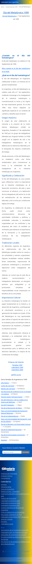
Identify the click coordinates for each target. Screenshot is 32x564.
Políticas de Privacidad (9, 473)
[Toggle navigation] (30, 2)
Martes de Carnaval (8, 389)
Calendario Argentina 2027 (10, 505)
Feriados (4, 522)
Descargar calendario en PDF (11, 515)
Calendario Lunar (7, 524)
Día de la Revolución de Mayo (11, 408)
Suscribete (25, 452)
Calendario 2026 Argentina (16, 559)
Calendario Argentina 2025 (10, 501)
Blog (3, 527)
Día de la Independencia (9, 416)
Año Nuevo (5, 383)
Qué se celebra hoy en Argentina (12, 512)
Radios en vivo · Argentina (10, 491)
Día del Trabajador (7, 405)
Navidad (4, 440)
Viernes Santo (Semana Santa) (11, 397)
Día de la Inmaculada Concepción (13, 435)
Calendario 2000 (17, 370)
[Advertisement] (16, 38)
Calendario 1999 (17, 367)
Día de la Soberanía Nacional (11, 430)
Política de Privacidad (8, 498)
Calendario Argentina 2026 (10, 503)
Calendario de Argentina (9, 2)
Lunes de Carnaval (7, 386)
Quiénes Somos (6, 476)
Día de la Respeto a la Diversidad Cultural (15, 424)
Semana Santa (6, 487)
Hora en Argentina (7, 489)
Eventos (4, 484)
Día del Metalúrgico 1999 (16, 12)
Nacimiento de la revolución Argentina (14, 530)
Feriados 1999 (17, 365)
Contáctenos (5, 478)
